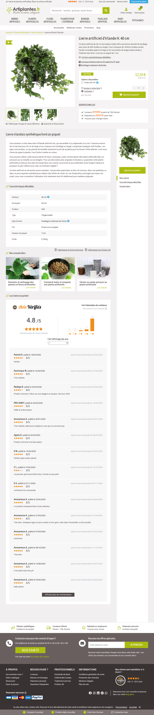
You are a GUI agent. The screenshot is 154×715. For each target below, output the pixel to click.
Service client (122, 1)
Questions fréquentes (39, 684)
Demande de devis (138, 1)
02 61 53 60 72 (30, 650)
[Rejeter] (139, 707)
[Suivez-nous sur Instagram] (94, 693)
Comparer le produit (33, 712)
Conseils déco (125, 186)
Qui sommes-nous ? (14, 674)
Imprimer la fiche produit (54, 124)
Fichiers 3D (59, 684)
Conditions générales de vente (91, 674)
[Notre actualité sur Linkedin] (98, 693)
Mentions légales (86, 681)
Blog (98, 27)
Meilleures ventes (74, 27)
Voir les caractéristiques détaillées (96, 57)
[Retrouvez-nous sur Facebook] (90, 693)
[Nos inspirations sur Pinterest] (102, 693)
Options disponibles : (90, 79)
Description (124, 178)
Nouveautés (59, 27)
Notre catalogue (12, 677)
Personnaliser (121, 707)
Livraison (34, 674)
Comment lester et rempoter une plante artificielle (57, 283)
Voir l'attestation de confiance (94, 305)
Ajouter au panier (131, 94)
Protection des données (89, 677)
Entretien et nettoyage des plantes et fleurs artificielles (21, 283)
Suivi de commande (107, 1)
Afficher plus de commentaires (58, 594)
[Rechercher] (106, 10)
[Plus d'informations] (48, 197)
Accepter (133, 707)
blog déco (130, 694)
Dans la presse (12, 684)
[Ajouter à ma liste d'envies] (9, 42)
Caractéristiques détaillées (130, 182)
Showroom (10, 681)
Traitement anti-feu (62, 681)
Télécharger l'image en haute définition (24, 124)
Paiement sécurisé (38, 681)
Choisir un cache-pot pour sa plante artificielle (93, 283)
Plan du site (84, 684)
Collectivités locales (62, 677)
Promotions (89, 27)
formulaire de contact (39, 656)
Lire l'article (30, 287)
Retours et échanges (39, 677)
